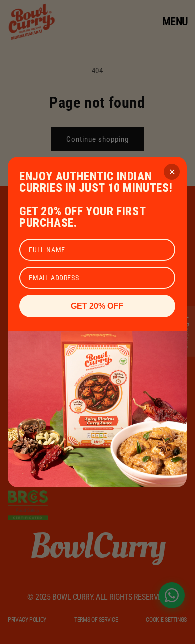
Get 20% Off (97, 306)
